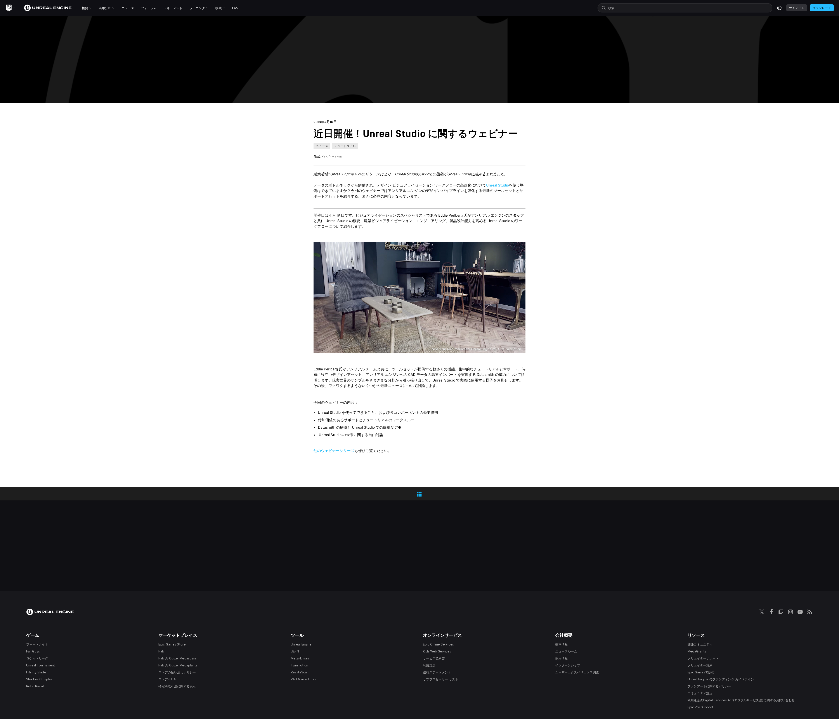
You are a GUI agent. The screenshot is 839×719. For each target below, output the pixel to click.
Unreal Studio (497, 185)
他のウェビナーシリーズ (334, 451)
